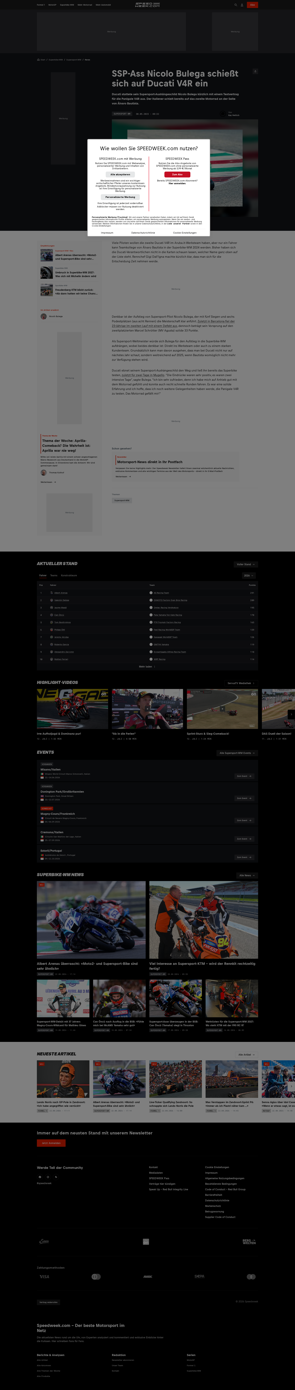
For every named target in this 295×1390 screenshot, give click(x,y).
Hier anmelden (177, 183)
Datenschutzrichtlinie (143, 232)
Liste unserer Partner (178, 224)
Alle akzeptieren (120, 174)
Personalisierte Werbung (120, 197)
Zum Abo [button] (177, 174)
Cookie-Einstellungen (185, 232)
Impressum (107, 232)
